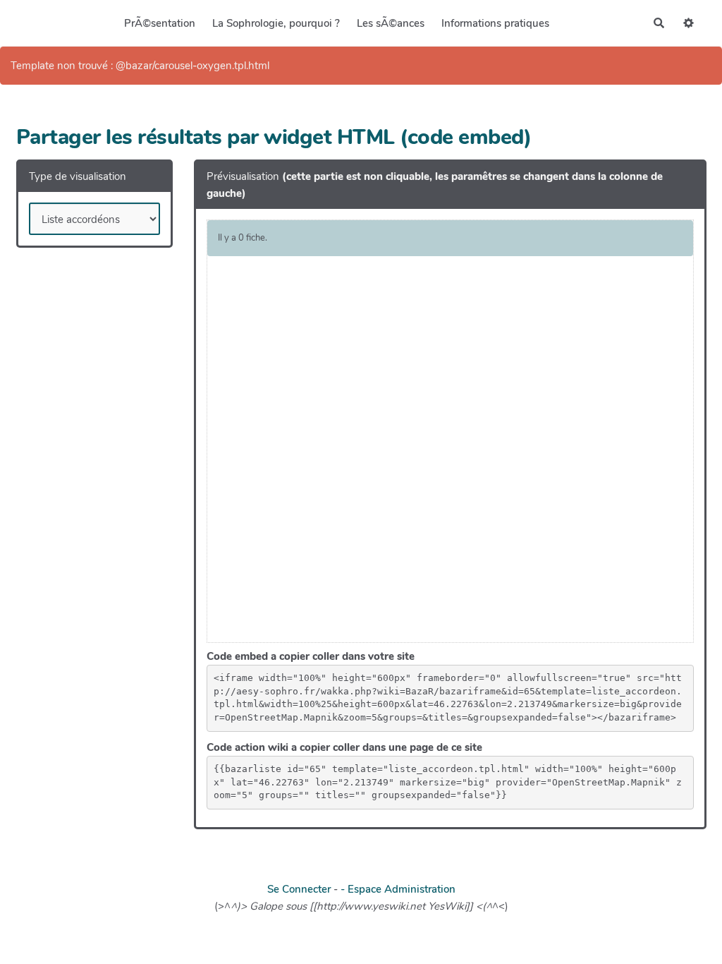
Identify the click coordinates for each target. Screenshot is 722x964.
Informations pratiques (495, 23)
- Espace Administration (398, 889)
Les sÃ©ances (390, 23)
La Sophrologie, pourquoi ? (276, 23)
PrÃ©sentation (159, 23)
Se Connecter (299, 889)
